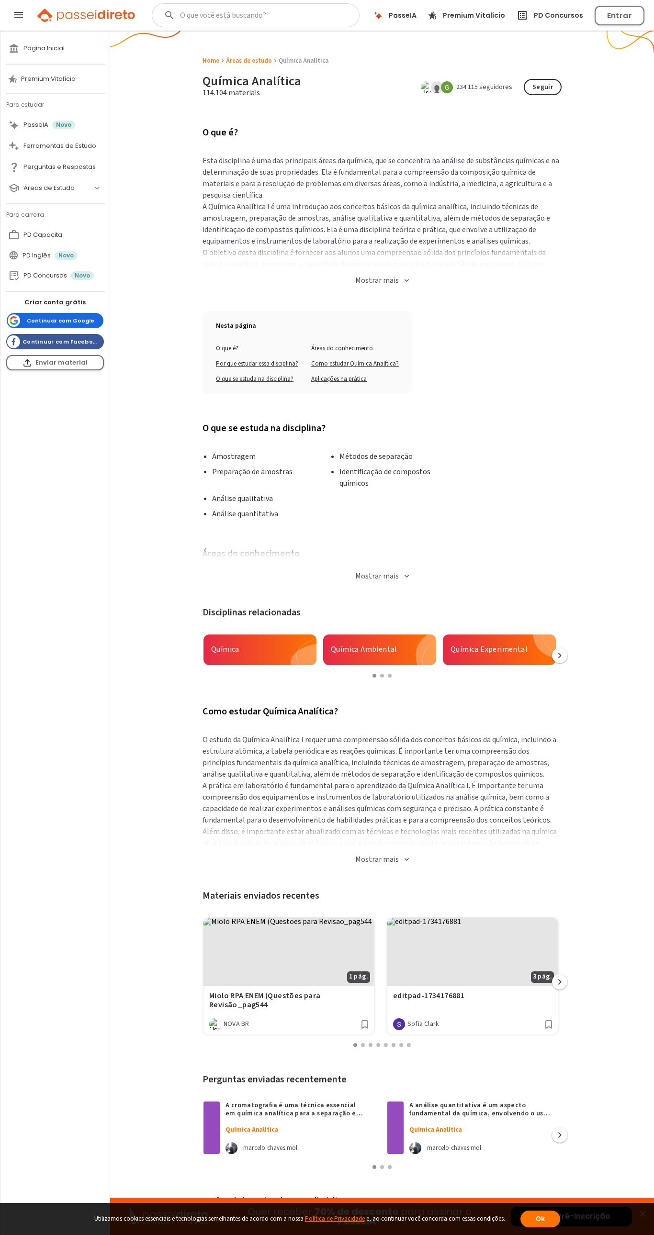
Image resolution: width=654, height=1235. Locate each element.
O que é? (227, 348)
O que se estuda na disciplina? (254, 379)
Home (211, 60)
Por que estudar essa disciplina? (257, 363)
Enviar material (61, 362)
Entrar (619, 15)
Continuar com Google (60, 320)
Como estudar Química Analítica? (355, 363)
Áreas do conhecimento (342, 348)
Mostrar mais (377, 280)
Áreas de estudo (249, 60)
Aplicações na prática (339, 379)
